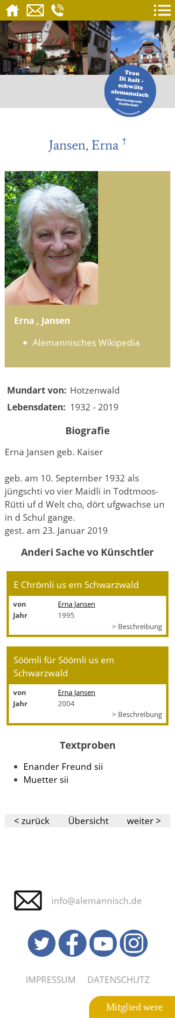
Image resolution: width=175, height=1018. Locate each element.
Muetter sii (46, 779)
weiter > (144, 820)
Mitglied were (134, 1007)
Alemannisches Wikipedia (86, 342)
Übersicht (88, 820)
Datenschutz (118, 979)
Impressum (51, 979)
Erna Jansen (76, 604)
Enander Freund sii (63, 766)
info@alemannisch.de (96, 900)
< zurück (31, 820)
